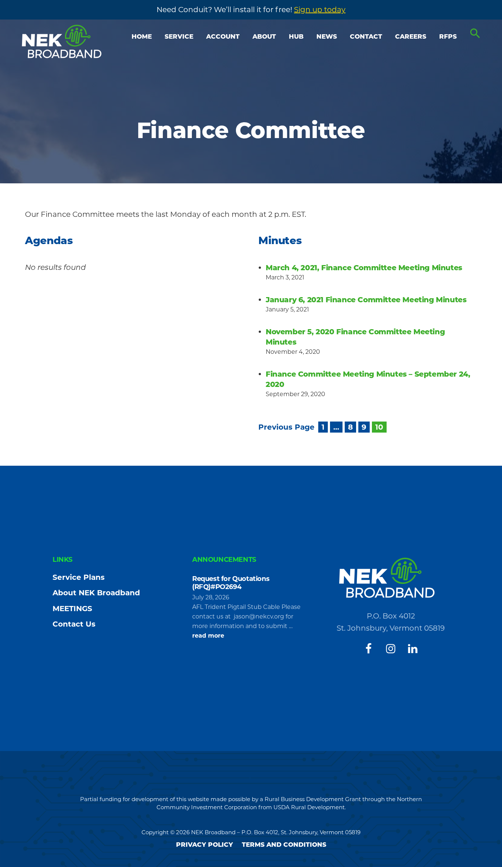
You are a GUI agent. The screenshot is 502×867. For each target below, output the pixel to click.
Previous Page (286, 427)
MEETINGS (72, 608)
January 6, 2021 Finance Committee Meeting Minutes (366, 299)
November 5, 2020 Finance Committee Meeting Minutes (355, 336)
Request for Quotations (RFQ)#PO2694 (230, 583)
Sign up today (319, 9)
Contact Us (74, 624)
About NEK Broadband (96, 592)
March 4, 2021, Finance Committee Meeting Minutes (364, 267)
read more (208, 636)
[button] (475, 33)
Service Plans (79, 577)
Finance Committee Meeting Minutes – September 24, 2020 (368, 379)
